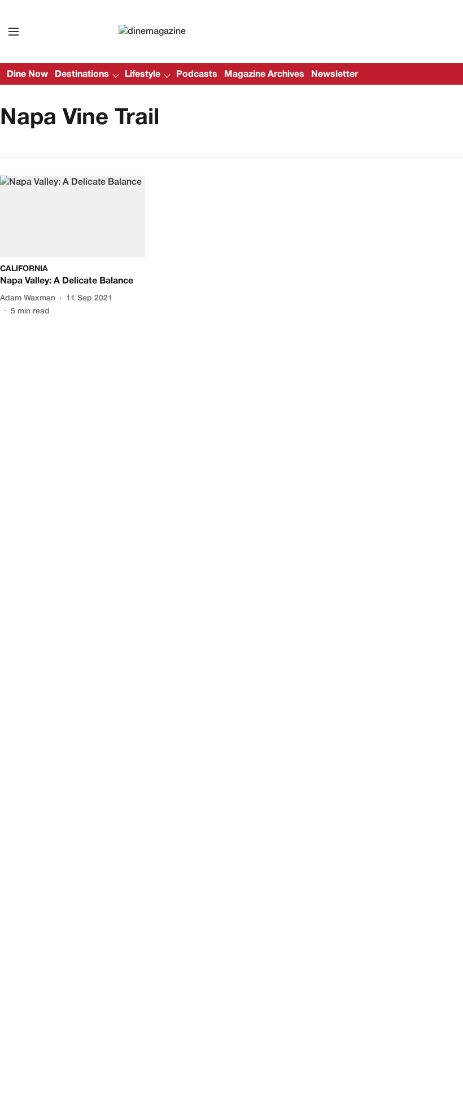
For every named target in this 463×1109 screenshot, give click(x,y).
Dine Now (27, 74)
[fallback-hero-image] (72, 216)
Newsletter (334, 74)
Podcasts (196, 74)
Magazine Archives (264, 74)
